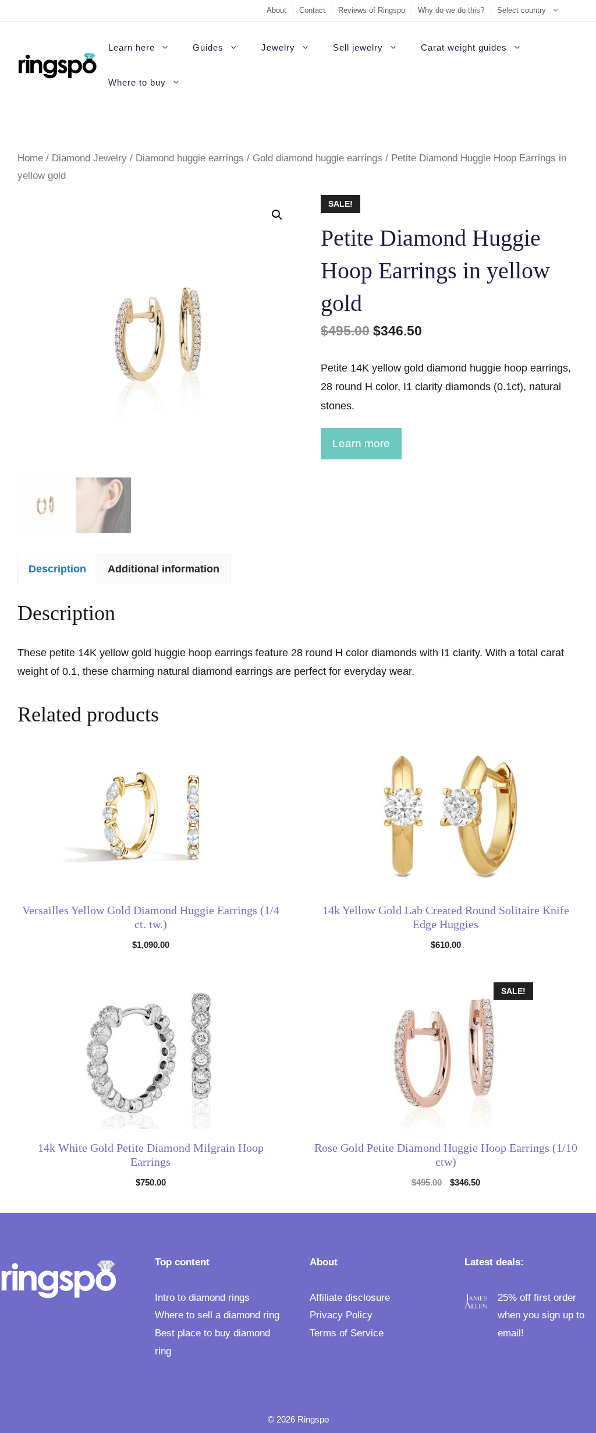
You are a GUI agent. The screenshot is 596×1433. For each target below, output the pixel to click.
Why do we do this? (451, 10)
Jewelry (278, 47)
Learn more (361, 443)
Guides (208, 47)
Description (57, 569)
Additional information (163, 569)
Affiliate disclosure (350, 1297)
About (276, 10)
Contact (312, 10)
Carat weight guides (464, 47)
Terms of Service (347, 1333)
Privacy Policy (341, 1315)
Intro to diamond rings (202, 1297)
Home (30, 158)
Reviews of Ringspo (371, 10)
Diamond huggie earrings (190, 158)
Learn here (131, 47)
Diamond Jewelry (89, 158)
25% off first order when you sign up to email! (541, 1315)
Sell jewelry (358, 47)
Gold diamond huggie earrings (317, 158)
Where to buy (137, 82)
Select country (521, 10)
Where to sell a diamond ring (217, 1315)
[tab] (57, 568)
